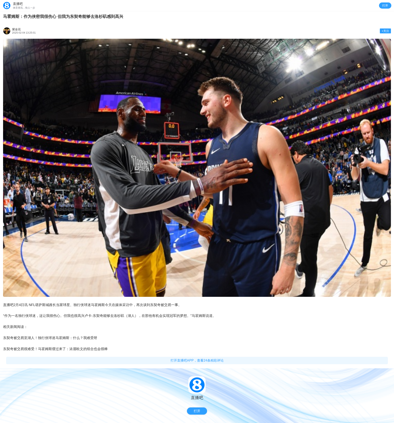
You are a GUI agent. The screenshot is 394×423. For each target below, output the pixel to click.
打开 (385, 5)
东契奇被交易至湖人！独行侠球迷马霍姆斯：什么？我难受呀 (50, 338)
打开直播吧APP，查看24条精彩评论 (197, 360)
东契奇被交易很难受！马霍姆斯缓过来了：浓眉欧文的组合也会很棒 (55, 349)
